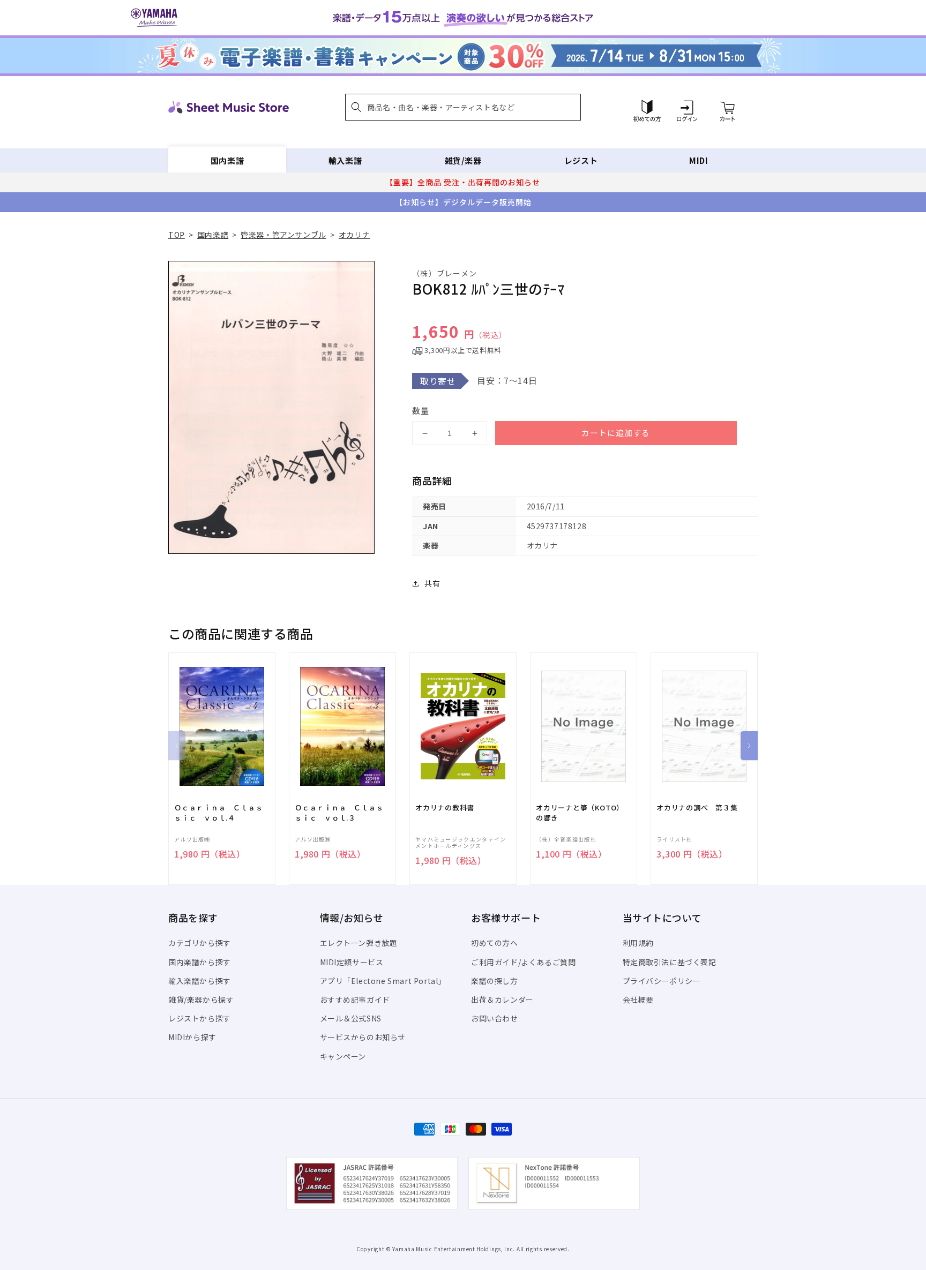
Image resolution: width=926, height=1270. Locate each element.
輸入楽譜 (345, 160)
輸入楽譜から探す (199, 980)
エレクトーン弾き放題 (359, 942)
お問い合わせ (494, 1018)
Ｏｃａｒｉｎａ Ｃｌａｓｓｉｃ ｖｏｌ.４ (218, 812)
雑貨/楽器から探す (201, 999)
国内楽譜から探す (199, 962)
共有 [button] (432, 583)
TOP (176, 234)
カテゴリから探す (199, 942)
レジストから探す (199, 1018)
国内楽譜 (227, 160)
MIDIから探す (192, 1037)
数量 (420, 410)
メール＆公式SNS (351, 1018)
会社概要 (638, 999)
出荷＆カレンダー (502, 999)
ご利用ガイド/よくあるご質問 (523, 962)
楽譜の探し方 (494, 980)
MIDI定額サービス (352, 962)
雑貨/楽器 (463, 160)
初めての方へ (494, 942)
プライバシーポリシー (662, 980)
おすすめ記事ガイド (355, 999)
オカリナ (354, 234)
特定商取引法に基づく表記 (669, 962)
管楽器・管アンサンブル (283, 234)
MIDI (698, 160)
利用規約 (638, 942)
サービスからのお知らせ (363, 1037)
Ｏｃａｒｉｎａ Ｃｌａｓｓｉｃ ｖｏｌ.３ (339, 812)
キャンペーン (343, 1056)
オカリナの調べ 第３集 (697, 808)
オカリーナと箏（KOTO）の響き (580, 812)
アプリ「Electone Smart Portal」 (383, 980)
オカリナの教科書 (444, 808)
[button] (463, 107)
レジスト (581, 160)
